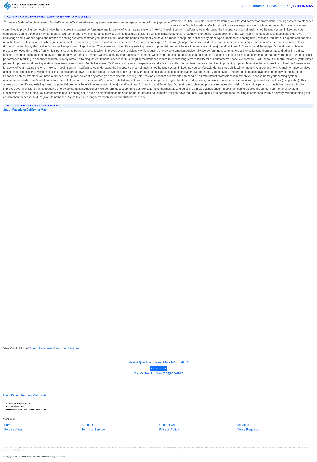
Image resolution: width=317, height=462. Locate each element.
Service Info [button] (276, 6)
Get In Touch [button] (252, 6)
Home (8, 425)
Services (243, 425)
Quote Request (247, 429)
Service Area (13, 429)
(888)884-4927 (302, 6)
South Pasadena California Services (54, 348)
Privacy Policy (169, 429)
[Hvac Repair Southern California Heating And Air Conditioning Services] (26, 6)
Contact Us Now (158, 369)
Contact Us (167, 425)
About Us (88, 425)
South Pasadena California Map (25, 110)
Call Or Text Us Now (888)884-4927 (158, 373)
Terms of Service (93, 429)
